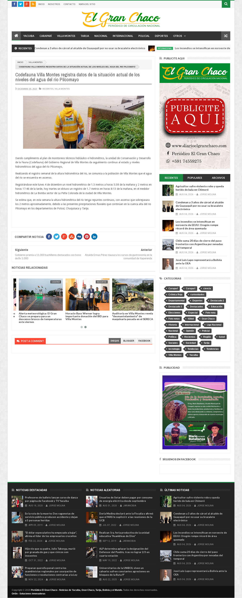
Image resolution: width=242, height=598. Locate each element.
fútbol (191, 318)
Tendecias (193, 349)
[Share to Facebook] (18, 307)
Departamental (176, 300)
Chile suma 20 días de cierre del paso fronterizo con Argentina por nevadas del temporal (199, 244)
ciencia (207, 288)
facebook (144, 340)
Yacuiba (28, 35)
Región (207, 337)
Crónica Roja (175, 294)
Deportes (161, 35)
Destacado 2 (217, 300)
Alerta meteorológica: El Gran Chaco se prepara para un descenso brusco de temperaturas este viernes (36, 317)
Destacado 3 (175, 306)
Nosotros (54, 4)
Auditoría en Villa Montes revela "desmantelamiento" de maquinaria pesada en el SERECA (128, 316)
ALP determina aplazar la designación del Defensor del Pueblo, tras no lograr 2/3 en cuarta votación (124, 552)
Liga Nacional (214, 324)
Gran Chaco (208, 318)
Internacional (123, 35)
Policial (144, 35)
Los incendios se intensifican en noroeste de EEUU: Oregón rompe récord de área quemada (197, 225)
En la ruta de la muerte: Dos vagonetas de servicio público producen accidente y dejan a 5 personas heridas (51, 517)
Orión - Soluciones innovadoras (28, 593)
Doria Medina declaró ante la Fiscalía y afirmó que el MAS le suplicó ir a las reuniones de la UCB (126, 517)
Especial (193, 312)
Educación (216, 306)
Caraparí (46, 35)
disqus (115, 340)
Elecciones (174, 312)
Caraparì (190, 288)
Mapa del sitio (87, 4)
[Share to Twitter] (22, 307)
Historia (172, 324)
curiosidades (197, 294)
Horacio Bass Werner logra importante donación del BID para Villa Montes (82, 316)
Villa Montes (66, 35)
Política (172, 337)
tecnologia (174, 349)
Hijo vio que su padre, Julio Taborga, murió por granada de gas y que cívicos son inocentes (50, 552)
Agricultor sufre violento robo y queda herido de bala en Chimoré (200, 188)
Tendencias (212, 349)
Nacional (100, 35)
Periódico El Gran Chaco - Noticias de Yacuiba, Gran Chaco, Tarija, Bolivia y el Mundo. (77, 590)
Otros (177, 35)
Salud (222, 337)
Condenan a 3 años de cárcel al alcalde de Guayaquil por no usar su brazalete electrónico (72, 48)
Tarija (85, 35)
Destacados (196, 306)
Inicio (41, 4)
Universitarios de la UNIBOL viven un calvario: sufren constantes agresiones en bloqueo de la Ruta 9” (124, 571)
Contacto (69, 4)
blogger (128, 340)
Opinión (190, 331)
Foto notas (174, 318)
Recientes (48, 88)
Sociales (173, 343)
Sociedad (191, 343)
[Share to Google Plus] (26, 307)
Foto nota (211, 312)
